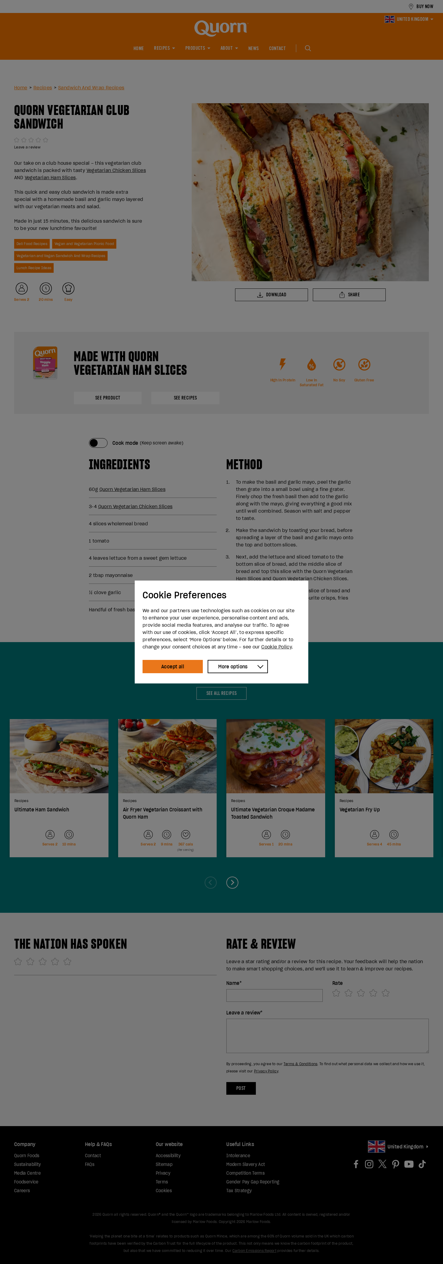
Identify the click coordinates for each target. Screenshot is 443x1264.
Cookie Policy (276, 647)
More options (233, 667)
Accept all (172, 667)
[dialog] (221, 632)
